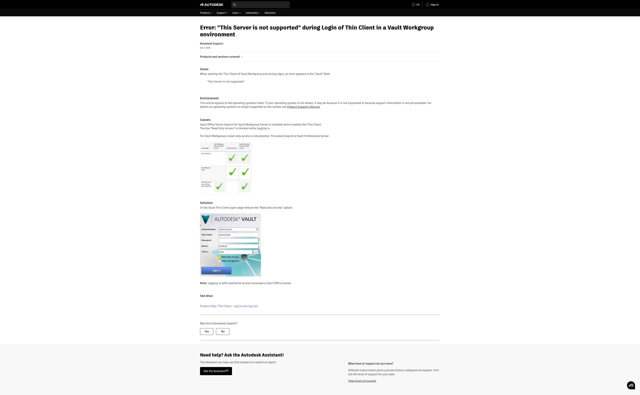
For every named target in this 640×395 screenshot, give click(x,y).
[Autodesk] (211, 4)
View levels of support (362, 381)
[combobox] (260, 4)
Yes (207, 331)
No (222, 331)
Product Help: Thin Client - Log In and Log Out (229, 306)
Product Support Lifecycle (303, 107)
